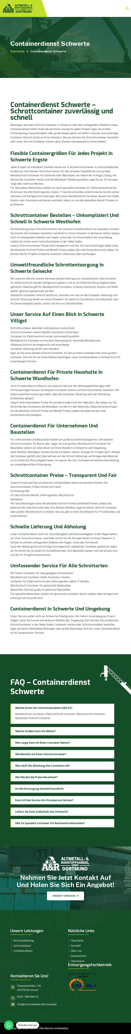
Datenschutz (78, 955)
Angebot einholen (64, 896)
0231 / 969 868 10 (27, 996)
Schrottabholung (23, 940)
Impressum (77, 961)
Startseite (17, 51)
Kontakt (75, 945)
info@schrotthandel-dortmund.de (37, 1004)
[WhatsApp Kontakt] (9, 1025)
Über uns (76, 950)
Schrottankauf (22, 945)
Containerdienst (23, 950)
